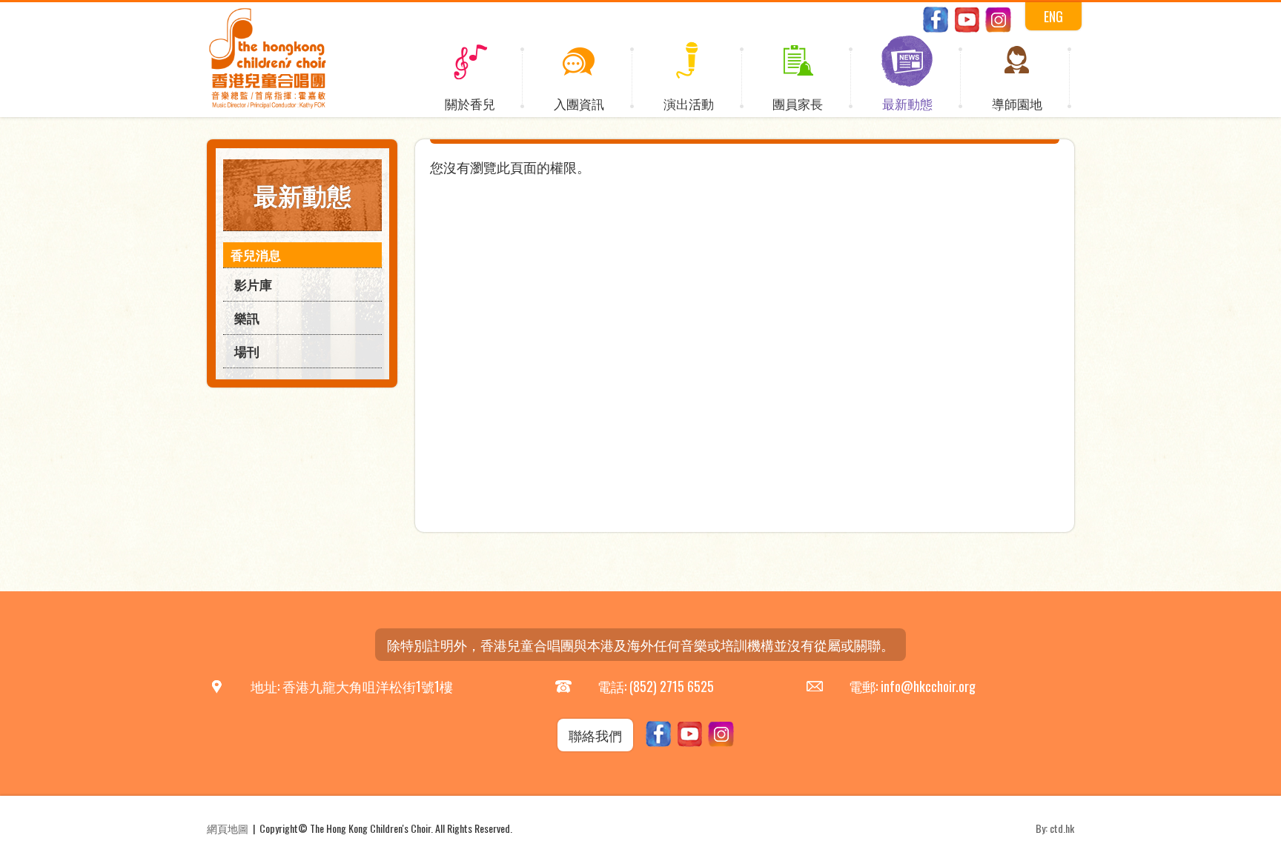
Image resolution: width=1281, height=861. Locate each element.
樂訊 (246, 317)
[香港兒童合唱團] (267, 105)
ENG (1053, 16)
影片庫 (253, 284)
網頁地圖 (227, 828)
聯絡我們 (595, 735)
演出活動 (688, 103)
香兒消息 (256, 254)
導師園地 (1017, 103)
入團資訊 (579, 103)
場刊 (246, 351)
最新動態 (907, 103)
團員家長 (797, 103)
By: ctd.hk (1055, 828)
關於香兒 (470, 103)
